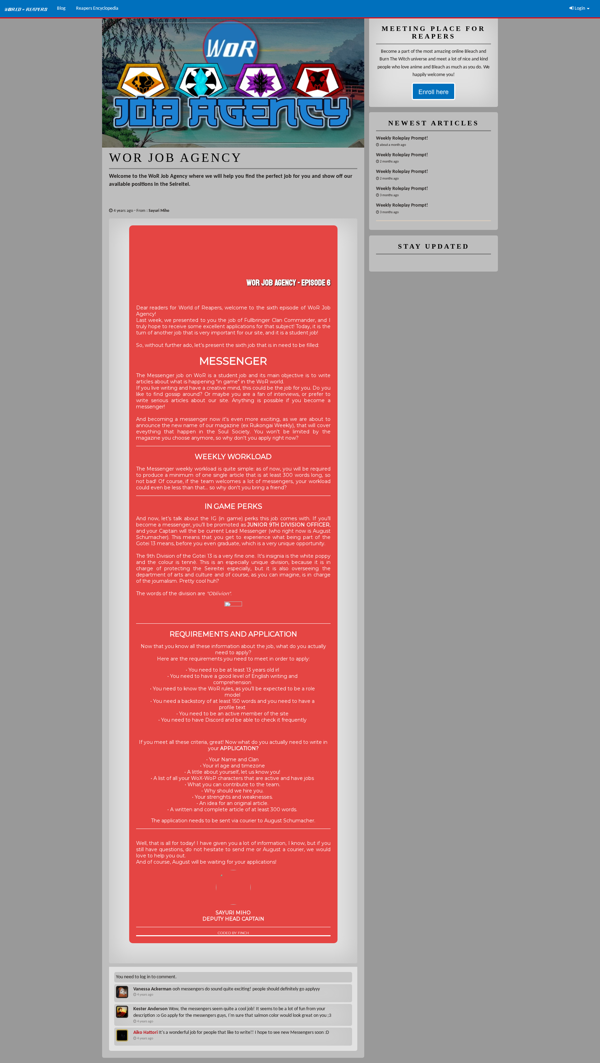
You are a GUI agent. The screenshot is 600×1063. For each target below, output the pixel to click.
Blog (61, 8)
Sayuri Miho (159, 211)
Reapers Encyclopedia (97, 8)
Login (580, 8)
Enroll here (433, 91)
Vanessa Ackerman (152, 989)
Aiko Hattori (145, 1032)
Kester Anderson (150, 1009)
